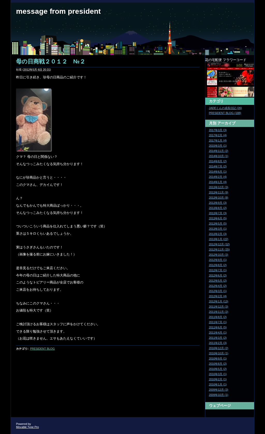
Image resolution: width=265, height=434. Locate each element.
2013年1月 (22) (218, 239)
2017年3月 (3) (218, 130)
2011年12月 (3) (218, 306)
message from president (58, 11)
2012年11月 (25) (219, 249)
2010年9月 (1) (218, 358)
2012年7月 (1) (218, 270)
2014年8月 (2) (218, 161)
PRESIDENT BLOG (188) (225, 112)
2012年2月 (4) (218, 296)
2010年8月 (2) (218, 363)
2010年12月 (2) (218, 348)
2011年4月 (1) (218, 332)
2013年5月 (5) (218, 223)
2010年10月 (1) (218, 353)
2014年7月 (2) (218, 166)
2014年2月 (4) (218, 176)
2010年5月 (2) (218, 368)
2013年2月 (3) (218, 233)
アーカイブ (226, 123)
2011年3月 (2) (218, 337)
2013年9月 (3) (218, 202)
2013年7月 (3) (218, 213)
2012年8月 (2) (218, 265)
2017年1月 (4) (218, 140)
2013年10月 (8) (218, 197)
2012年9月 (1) (218, 259)
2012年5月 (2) (218, 280)
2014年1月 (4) (218, 182)
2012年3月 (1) (218, 291)
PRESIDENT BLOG (42, 348)
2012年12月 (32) (219, 244)
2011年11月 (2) (218, 311)
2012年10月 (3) (218, 254)
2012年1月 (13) (218, 301)
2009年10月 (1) (218, 394)
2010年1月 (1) (218, 384)
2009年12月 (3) (218, 389)
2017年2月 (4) (218, 135)
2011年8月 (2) (218, 316)
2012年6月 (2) (218, 275)
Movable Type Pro (27, 427)
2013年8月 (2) (218, 207)
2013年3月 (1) (218, 228)
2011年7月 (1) (218, 322)
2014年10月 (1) (218, 156)
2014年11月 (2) (218, 150)
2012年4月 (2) (218, 285)
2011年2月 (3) (218, 342)
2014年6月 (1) (218, 171)
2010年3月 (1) (218, 374)
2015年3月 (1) (218, 145)
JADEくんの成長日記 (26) (225, 108)
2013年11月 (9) (218, 192)
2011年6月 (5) (218, 327)
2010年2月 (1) (218, 379)
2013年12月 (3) (218, 187)
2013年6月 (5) (218, 218)
